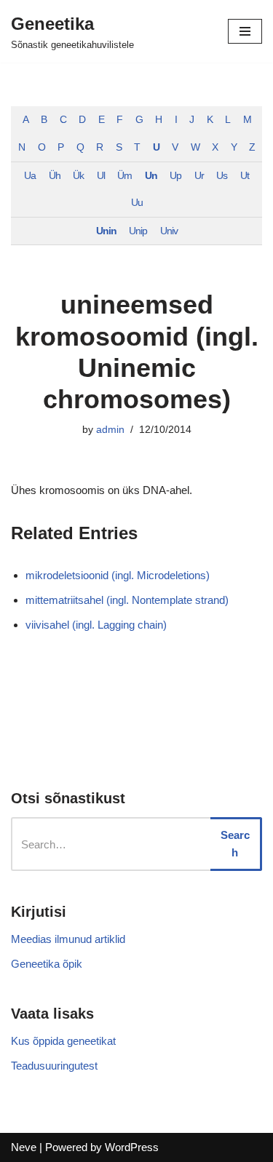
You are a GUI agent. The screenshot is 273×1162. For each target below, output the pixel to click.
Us (221, 175)
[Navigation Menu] (245, 31)
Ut (244, 175)
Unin (106, 231)
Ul (101, 175)
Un (151, 175)
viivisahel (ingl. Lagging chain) (96, 624)
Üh (54, 175)
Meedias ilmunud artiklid (68, 939)
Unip (138, 231)
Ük (78, 175)
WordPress (132, 1147)
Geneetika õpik (46, 964)
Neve (23, 1147)
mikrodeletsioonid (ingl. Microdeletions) (117, 575)
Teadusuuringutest (54, 1065)
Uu (137, 202)
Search (235, 844)
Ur (199, 175)
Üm (124, 175)
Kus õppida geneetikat (63, 1041)
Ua (30, 175)
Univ (169, 231)
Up (175, 175)
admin (110, 429)
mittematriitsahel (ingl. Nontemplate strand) (127, 600)
